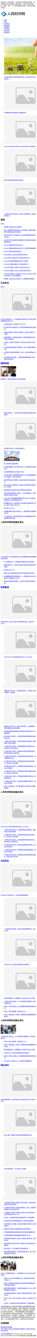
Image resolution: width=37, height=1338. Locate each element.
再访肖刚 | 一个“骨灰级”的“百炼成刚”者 (16, 1248)
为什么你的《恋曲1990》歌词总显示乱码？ (17, 258)
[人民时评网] (14, 17)
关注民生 (7, 29)
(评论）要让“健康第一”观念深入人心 (15, 1011)
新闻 (5, 21)
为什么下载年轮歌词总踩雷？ (13, 251)
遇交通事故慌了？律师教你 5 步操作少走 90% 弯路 (19, 1049)
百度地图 (9, 1327)
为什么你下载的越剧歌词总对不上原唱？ (16, 261)
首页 (5, 20)
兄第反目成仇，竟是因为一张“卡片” (15, 324)
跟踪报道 (7, 25)
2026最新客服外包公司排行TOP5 (14, 471)
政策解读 (7, 27)
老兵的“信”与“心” (9, 508)
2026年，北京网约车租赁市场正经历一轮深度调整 (19, 1217)
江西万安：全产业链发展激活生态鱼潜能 (16, 1052)
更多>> (3, 223)
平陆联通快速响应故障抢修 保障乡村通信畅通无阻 (19, 1232)
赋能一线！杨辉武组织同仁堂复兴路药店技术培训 (19, 573)
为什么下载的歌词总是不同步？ (13, 245)
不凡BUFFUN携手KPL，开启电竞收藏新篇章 (18, 1061)
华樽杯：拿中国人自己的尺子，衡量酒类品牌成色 (19, 278)
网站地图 (3, 1327)
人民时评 (3, 1306)
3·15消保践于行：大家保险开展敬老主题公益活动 (19, 561)
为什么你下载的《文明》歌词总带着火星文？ (18, 270)
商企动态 (7, 30)
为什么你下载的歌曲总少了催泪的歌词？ (16, 264)
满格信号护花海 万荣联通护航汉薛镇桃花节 (17, 1229)
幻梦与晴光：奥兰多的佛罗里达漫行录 (16, 254)
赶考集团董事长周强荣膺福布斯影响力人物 (17, 1235)
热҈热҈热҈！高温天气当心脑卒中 (13, 227)
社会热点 (7, 23)
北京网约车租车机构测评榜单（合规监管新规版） (19, 1220)
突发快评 (7, 32)
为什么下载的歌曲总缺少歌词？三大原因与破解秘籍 (20, 248)
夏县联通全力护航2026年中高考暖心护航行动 (18, 490)
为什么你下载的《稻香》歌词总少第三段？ (17, 267)
